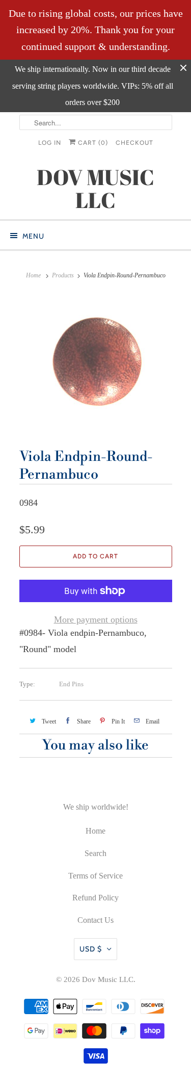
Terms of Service (95, 875)
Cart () (92, 142)
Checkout (134, 142)
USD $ (90, 948)
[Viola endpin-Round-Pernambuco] (96, 363)
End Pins (71, 684)
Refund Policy (95, 897)
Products (63, 275)
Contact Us (95, 920)
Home (95, 830)
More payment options (96, 619)
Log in (49, 142)
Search (95, 853)
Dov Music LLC (107, 979)
